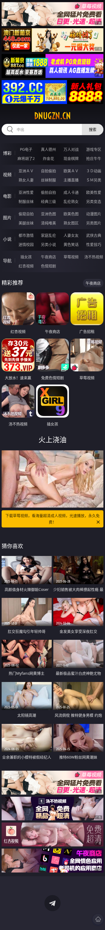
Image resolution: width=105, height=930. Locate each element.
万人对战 (71, 149)
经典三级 (48, 201)
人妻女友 (71, 235)
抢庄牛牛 (93, 158)
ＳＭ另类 (93, 179)
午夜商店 (48, 256)
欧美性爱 (93, 192)
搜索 (92, 129)
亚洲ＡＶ (26, 170)
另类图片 (93, 222)
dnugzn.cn (52, 115)
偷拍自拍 (48, 192)
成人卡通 (71, 192)
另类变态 (93, 201)
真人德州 (48, 149)
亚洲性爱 (26, 192)
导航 (7, 261)
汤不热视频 (93, 256)
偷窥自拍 (26, 213)
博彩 (7, 153)
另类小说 (48, 244)
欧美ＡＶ (71, 170)
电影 (7, 196)
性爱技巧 (93, 244)
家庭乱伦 (48, 235)
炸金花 (48, 158)
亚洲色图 (48, 213)
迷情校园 (26, 244)
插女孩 (26, 256)
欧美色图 (71, 213)
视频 (7, 175)
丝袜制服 (48, 179)
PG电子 (26, 149)
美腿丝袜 (26, 222)
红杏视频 (26, 265)
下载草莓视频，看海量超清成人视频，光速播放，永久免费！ (52, 519)
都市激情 (26, 235)
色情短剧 (48, 265)
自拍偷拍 (48, 170)
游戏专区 (93, 149)
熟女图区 (71, 222)
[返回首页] (98, 919)
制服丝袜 (26, 201)
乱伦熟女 (71, 201)
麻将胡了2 (26, 158)
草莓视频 (71, 256)
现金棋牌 (71, 158)
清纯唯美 (48, 222)
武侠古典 (93, 235)
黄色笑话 (71, 244)
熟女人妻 (26, 179)
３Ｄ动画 (93, 170)
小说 (7, 239)
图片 (7, 218)
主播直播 (71, 179)
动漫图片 (93, 213)
